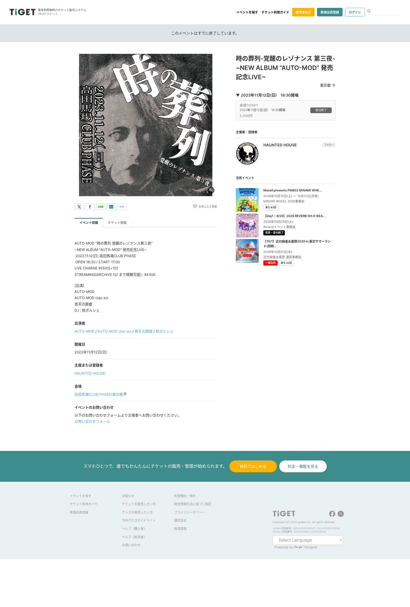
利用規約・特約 (185, 496)
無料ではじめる (253, 466)
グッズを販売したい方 (137, 512)
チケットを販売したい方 (139, 504)
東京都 (325, 85)
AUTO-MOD (84, 331)
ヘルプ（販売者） (134, 537)
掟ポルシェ (164, 331)
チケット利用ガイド (275, 12)
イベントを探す (247, 12)
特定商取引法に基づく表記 (192, 504)
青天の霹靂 (143, 331)
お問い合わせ (131, 545)
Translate (310, 547)
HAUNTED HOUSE (90, 373)
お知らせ (128, 496)
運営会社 (180, 520)
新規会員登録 (330, 12)
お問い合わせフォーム (92, 421)
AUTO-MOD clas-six (114, 331)
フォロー (329, 144)
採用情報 (180, 528)
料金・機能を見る (303, 466)
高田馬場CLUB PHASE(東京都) (99, 394)
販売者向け (303, 12)
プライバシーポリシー (189, 512)
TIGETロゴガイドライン (138, 520)
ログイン (355, 12)
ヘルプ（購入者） (134, 528)
